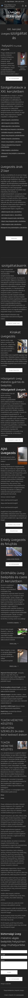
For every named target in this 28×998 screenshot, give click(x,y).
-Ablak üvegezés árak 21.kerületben (11, 212)
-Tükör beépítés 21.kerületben (10, 150)
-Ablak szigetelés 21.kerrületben (10, 126)
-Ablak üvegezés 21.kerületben (10, 120)
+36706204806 (20, 995)
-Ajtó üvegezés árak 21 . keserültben (11, 215)
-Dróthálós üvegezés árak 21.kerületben (12, 218)
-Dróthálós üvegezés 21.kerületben (11, 132)
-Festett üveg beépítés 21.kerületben (11, 142)
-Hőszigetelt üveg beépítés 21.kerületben (13, 153)
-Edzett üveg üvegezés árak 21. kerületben (13, 221)
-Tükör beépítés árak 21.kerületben (11, 224)
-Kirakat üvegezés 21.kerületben (10, 138)
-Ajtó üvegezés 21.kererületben (10, 123)
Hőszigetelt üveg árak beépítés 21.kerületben (14, 227)
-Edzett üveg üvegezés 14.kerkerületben (12, 135)
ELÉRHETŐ (4, 156)
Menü (25, 5)
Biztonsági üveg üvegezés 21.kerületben (12, 129)
